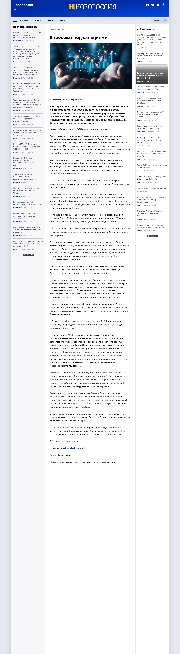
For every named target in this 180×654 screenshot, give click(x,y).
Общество (17, 41)
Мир (62, 20)
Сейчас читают (146, 29)
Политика (16, 78)
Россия (38, 20)
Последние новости (25, 27)
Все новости (28, 255)
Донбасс (51, 20)
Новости (16, 62)
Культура (140, 81)
